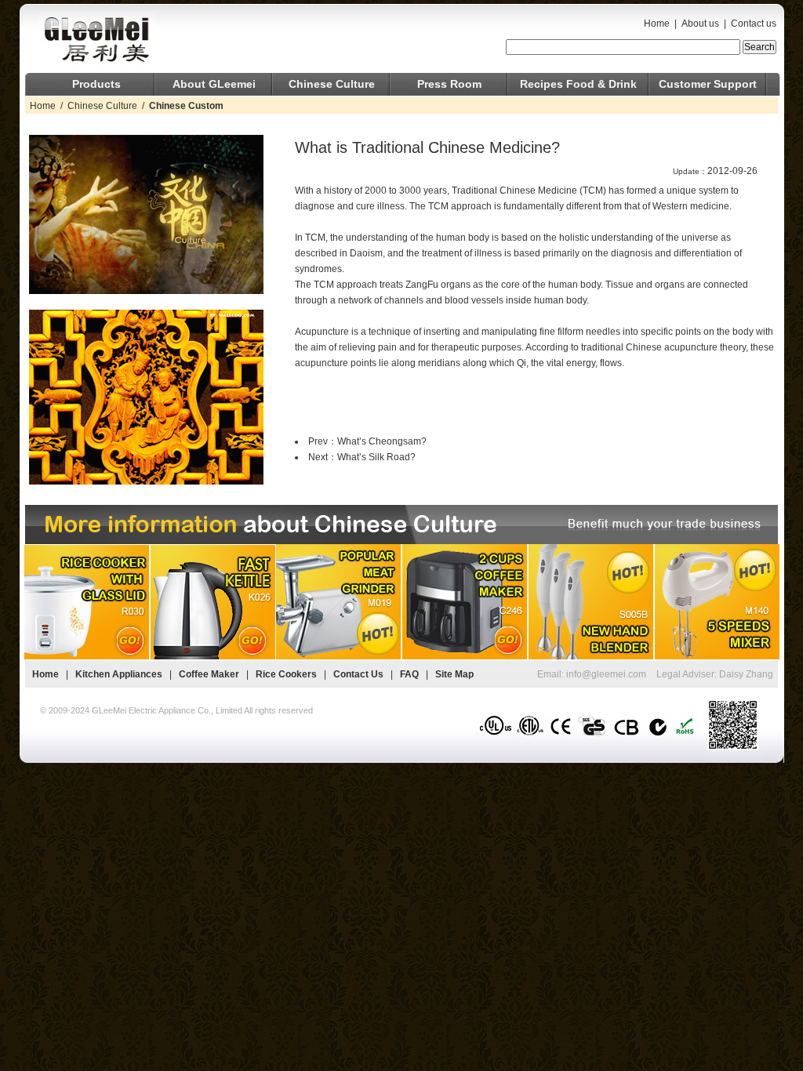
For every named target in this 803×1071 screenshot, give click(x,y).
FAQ (409, 674)
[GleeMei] (156, 39)
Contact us (753, 23)
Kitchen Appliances (118, 674)
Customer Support (708, 84)
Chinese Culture (332, 84)
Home (657, 23)
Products (96, 84)
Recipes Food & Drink (578, 84)
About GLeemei (214, 84)
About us (700, 23)
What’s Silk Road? (376, 457)
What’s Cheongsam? (382, 441)
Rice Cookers (287, 674)
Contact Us (358, 674)
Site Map (454, 674)
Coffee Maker (209, 674)
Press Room (449, 84)
